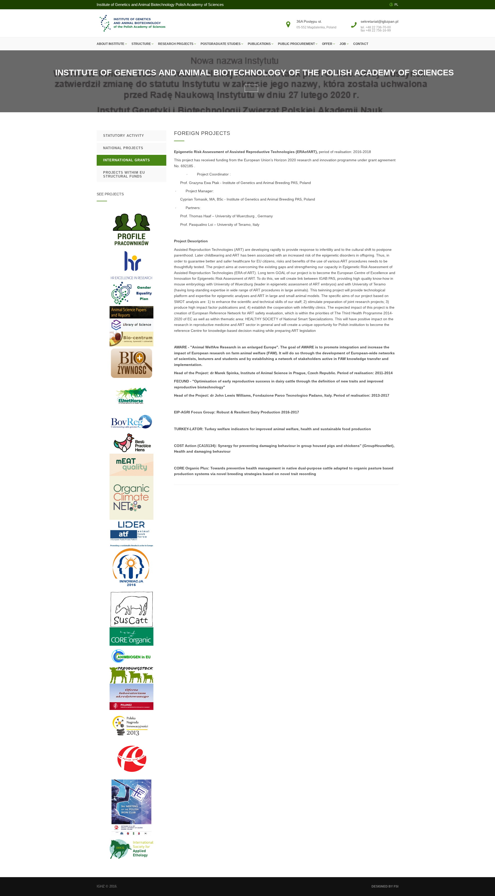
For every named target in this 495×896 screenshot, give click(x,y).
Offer (327, 44)
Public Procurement (297, 44)
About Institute (111, 44)
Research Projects (176, 44)
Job (343, 44)
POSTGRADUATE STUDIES (221, 44)
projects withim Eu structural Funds (124, 175)
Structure (141, 44)
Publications (259, 44)
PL (396, 4)
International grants (126, 160)
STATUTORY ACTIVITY (123, 136)
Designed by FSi (385, 886)
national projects (123, 148)
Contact (360, 44)
